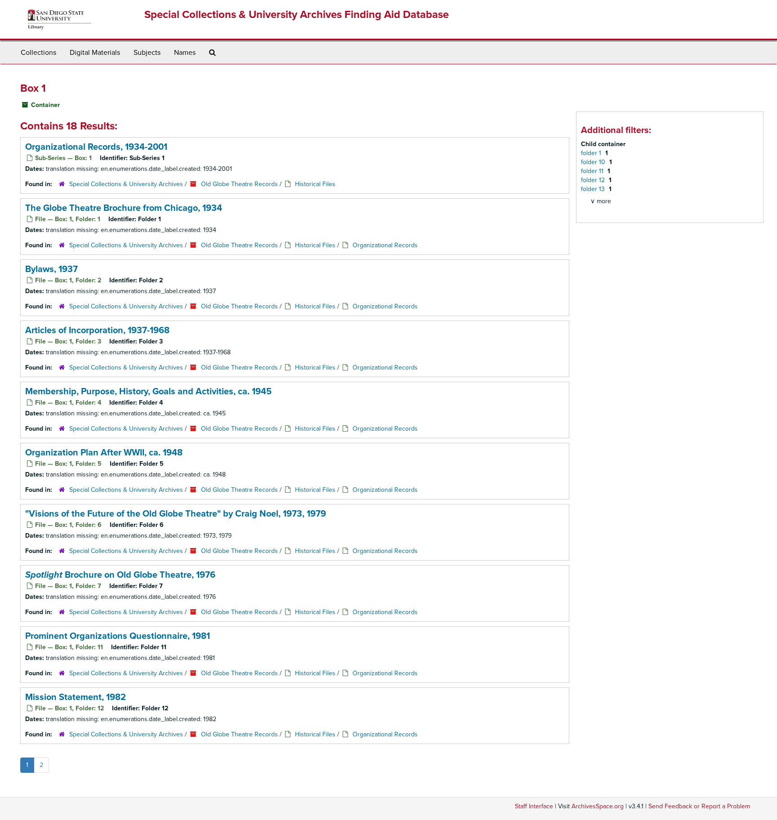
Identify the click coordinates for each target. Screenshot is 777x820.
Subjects (147, 52)
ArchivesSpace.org (598, 806)
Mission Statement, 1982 (75, 697)
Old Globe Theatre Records (239, 184)
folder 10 (594, 162)
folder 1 (592, 153)
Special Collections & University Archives (126, 184)
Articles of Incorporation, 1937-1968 (97, 330)
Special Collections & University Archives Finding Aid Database (296, 14)
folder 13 (594, 189)
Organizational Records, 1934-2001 (96, 147)
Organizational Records (385, 245)
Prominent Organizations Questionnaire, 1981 (117, 636)
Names (185, 52)
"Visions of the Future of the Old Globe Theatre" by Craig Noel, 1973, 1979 (175, 513)
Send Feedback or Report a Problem (699, 806)
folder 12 (594, 180)
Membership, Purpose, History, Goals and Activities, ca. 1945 (148, 391)
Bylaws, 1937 (51, 269)
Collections (38, 52)
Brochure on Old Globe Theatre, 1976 (120, 575)
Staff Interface (534, 806)
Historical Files (315, 184)
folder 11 (593, 171)
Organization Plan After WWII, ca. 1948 (104, 452)
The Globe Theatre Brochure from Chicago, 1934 (123, 208)
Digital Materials (95, 52)
